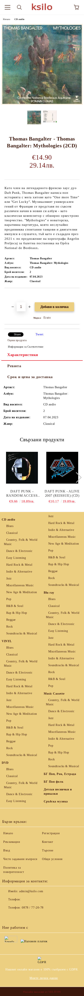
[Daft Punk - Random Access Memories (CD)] (22, 467)
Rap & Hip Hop (16, 612)
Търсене (47, 850)
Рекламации (11, 841)
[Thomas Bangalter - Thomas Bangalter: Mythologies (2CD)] (42, 103)
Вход (6, 850)
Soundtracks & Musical (21, 633)
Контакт (47, 841)
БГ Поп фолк (53, 781)
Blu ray (49, 592)
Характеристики (22, 355)
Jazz (9, 578)
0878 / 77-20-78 (32, 907)
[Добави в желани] (76, 295)
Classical (12, 533)
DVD (5, 762)
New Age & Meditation (21, 592)
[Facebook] (7, 916)
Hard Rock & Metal (19, 564)
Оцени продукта (17, 340)
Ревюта (14, 366)
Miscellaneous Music (20, 585)
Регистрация (50, 833)
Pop (8, 599)
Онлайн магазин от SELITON (42, 991)
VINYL (7, 641)
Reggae (11, 619)
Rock (9, 626)
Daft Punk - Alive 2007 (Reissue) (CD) (62, 493)
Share (17, 334)
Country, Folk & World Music (20, 542)
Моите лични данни (44, 978)
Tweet (40, 334)
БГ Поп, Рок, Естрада (60, 774)
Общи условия (52, 859)
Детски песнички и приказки (58, 791)
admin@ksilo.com (31, 891)
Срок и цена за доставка (30, 377)
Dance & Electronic (19, 551)
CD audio (19, 19)
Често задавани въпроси (20, 859)
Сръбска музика (56, 801)
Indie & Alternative (19, 571)
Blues (9, 526)
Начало (6, 19)
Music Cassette (54, 693)
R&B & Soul (14, 606)
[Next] (76, 477)
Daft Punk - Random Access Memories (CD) (21, 493)
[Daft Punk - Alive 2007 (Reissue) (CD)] (62, 467)
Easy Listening (16, 557)
